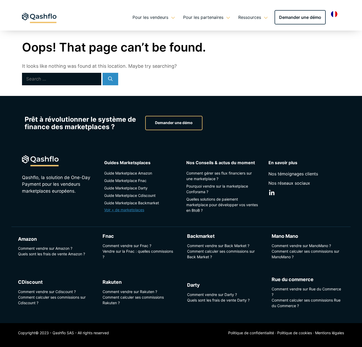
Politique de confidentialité (251, 333)
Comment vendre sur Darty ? (212, 294)
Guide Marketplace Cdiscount (130, 195)
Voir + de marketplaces (124, 210)
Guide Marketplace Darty (126, 188)
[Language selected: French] (335, 14)
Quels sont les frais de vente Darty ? (218, 300)
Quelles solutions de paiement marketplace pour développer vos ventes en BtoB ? (222, 205)
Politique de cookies (294, 333)
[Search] (110, 79)
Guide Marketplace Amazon (128, 173)
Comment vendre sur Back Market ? (218, 245)
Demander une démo (300, 17)
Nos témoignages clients (293, 173)
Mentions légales (329, 333)
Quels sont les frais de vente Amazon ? (51, 254)
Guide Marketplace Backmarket (131, 203)
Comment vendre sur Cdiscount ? (47, 291)
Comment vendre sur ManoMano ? (301, 245)
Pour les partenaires (203, 17)
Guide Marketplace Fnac (125, 180)
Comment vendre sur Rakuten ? (130, 291)
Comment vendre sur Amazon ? (45, 248)
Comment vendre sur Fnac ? (127, 245)
